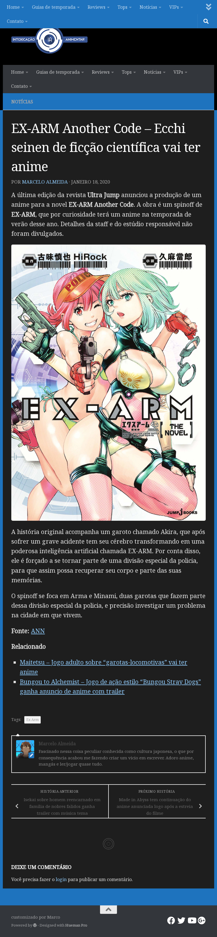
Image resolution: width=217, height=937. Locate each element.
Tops (122, 7)
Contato (15, 21)
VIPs (174, 7)
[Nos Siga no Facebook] (171, 921)
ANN (38, 631)
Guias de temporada (53, 7)
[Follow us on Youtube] (192, 921)
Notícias (148, 7)
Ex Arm (32, 719)
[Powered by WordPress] (35, 925)
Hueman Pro (76, 925)
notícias (22, 102)
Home (13, 7)
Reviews (96, 7)
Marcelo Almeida (45, 181)
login (61, 879)
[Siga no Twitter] (181, 921)
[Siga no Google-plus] (202, 921)
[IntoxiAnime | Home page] (49, 39)
